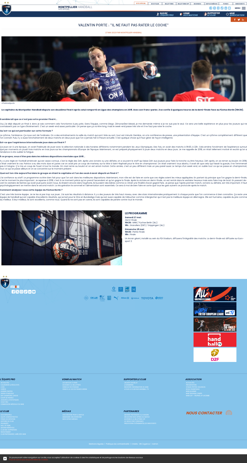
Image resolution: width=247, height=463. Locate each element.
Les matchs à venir (69, 383)
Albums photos (7, 391)
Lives (3, 387)
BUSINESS (197, 4)
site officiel (141, 3)
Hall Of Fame (5, 425)
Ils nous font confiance (134, 421)
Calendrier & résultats (10, 385)
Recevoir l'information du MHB (136, 387)
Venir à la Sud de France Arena (74, 389)
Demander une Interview (72, 417)
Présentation (191, 385)
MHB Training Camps (194, 393)
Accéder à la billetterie (71, 385)
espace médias (211, 4)
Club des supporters (9, 430)
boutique (155, 4)
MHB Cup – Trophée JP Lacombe (197, 395)
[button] (244, 8)
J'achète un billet (131, 383)
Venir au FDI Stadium (70, 387)
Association (193, 379)
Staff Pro (4, 402)
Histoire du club (7, 421)
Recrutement (6, 432)
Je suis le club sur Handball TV (136, 389)
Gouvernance (6, 415)
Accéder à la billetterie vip (134, 419)
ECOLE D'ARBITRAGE (193, 389)
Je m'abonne (128, 385)
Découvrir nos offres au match (137, 417)
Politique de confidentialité (117, 444)
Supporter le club (135, 379)
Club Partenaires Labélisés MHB (13, 434)
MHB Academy (191, 391)
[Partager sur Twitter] (238, 19)
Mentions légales (96, 444)
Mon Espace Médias (70, 419)
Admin (155, 444)
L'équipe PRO (7, 379)
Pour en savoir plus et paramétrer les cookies (28, 459)
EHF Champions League (9, 395)
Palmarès (4, 423)
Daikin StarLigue (7, 393)
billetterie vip (183, 4)
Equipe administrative (9, 417)
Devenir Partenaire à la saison (136, 415)
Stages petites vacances (195, 387)
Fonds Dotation (226, 4)
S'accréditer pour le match (73, 415)
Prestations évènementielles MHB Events (140, 423)
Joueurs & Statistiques (10, 400)
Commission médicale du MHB (12, 404)
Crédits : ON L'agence (141, 444)
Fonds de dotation (8, 419)
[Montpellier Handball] (12, 8)
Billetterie (169, 4)
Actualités (5, 383)
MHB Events (240, 4)
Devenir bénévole (7, 428)
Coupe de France (7, 398)
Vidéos (3, 389)
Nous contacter (204, 412)
